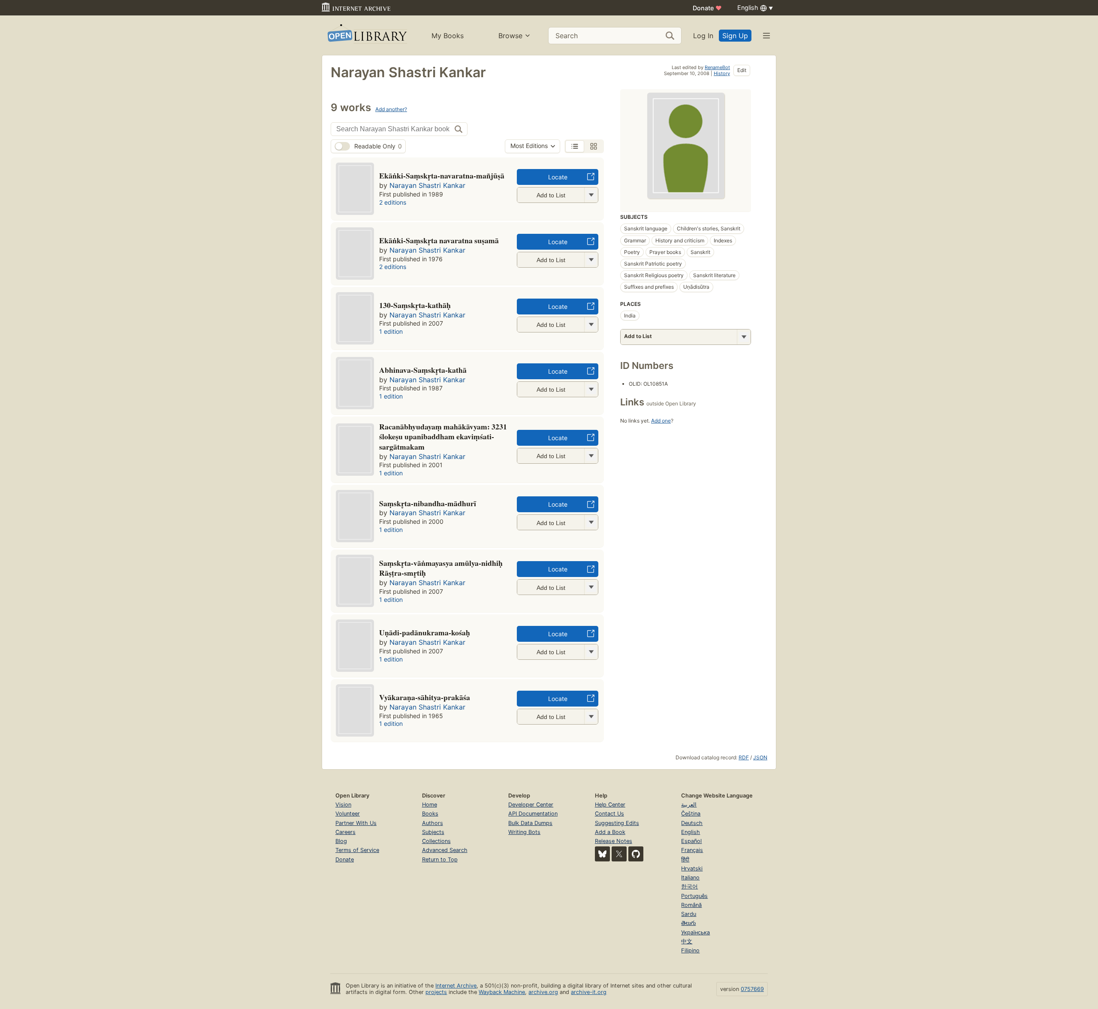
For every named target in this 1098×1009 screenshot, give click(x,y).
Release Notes (613, 841)
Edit (741, 70)
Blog (341, 841)
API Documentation (533, 813)
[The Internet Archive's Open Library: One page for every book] (366, 35)
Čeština (690, 813)
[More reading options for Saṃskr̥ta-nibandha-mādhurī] (591, 522)
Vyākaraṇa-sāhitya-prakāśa (424, 697)
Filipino (690, 950)
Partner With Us (356, 823)
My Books (447, 35)
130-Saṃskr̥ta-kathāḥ (415, 305)
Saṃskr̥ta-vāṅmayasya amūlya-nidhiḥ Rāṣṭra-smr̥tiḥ (441, 568)
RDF (744, 757)
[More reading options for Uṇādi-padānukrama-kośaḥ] (591, 652)
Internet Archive (456, 985)
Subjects (433, 832)
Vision (343, 804)
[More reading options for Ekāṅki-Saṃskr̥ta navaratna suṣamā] (591, 260)
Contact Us (609, 813)
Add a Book (610, 832)
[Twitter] (619, 853)
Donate (707, 8)
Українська (695, 932)
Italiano (690, 877)
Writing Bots (524, 832)
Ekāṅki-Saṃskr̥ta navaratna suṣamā (439, 240)
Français (692, 850)
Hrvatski (692, 868)
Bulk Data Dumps (530, 823)
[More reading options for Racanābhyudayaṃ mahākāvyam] (591, 456)
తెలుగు (688, 923)
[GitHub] (635, 853)
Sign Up (735, 35)
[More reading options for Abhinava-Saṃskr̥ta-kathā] (591, 389)
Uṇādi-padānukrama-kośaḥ (424, 632)
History (722, 73)
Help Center (610, 804)
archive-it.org (588, 992)
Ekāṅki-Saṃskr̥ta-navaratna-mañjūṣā (441, 175)
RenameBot (717, 67)
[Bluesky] (602, 853)
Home (429, 804)
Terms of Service (357, 850)
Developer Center (530, 804)
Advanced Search (445, 850)
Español (691, 841)
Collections (436, 841)
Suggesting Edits (617, 823)
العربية (689, 804)
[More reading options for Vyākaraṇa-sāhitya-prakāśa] (591, 717)
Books (430, 813)
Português (694, 896)
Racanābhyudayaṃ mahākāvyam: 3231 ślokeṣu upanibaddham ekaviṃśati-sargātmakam (443, 437)
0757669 (752, 989)
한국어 (689, 886)
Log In (703, 35)
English (690, 832)
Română (691, 905)
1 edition (391, 331)
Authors (432, 823)
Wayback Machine (502, 992)
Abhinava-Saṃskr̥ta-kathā (423, 369)
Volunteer (347, 813)
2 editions (392, 202)
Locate (557, 177)
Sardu (688, 914)
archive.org (543, 992)
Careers (345, 832)
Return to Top (440, 859)
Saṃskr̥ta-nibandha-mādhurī (427, 503)
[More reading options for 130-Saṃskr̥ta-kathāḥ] (591, 324)
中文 (686, 941)
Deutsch (692, 823)
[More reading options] (744, 337)
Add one (661, 420)
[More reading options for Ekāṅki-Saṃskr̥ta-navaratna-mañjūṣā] (591, 195)
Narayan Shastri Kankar (427, 185)
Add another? (391, 109)
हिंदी (685, 859)
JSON (760, 757)
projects (436, 992)
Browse (510, 35)
